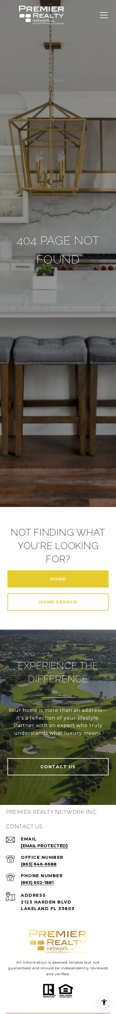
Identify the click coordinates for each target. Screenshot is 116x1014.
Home (58, 579)
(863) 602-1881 (37, 882)
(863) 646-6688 (39, 864)
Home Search (58, 602)
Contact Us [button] (58, 766)
